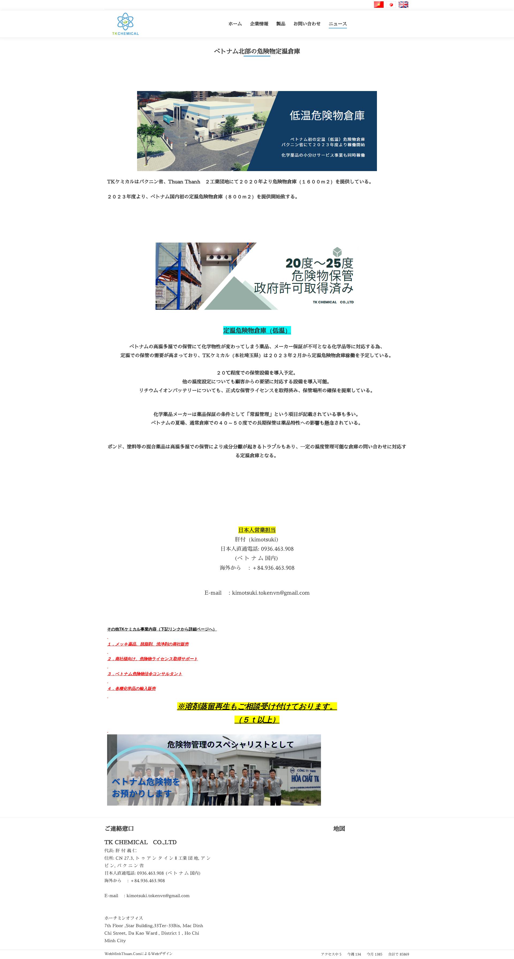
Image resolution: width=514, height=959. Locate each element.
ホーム (235, 24)
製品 (280, 24)
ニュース (338, 24)
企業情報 (259, 24)
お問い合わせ (307, 24)
